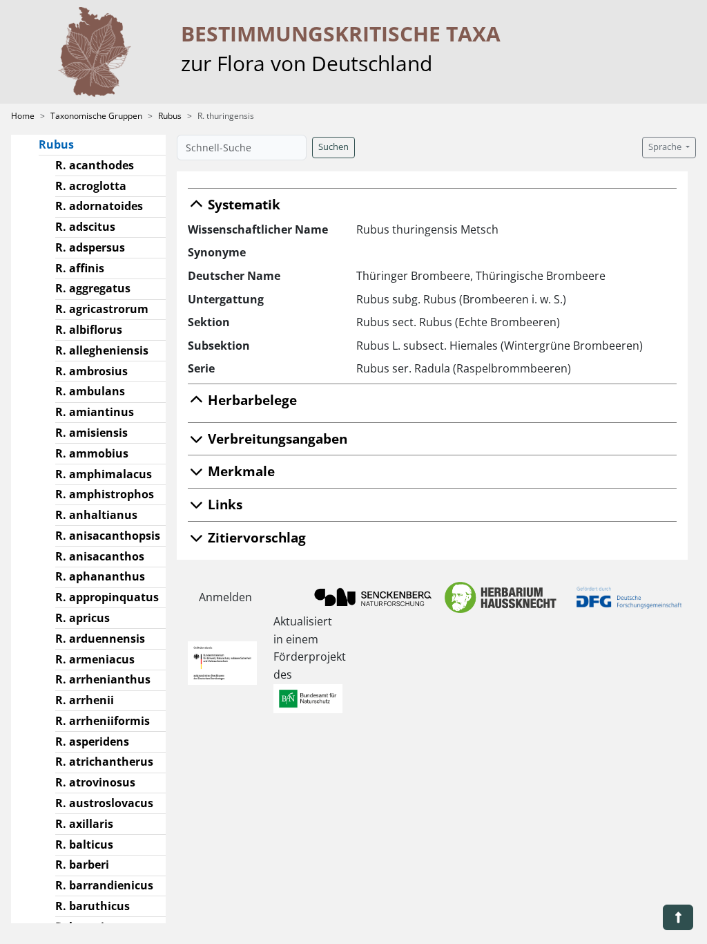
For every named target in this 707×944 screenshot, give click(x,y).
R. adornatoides (99, 206)
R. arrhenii (84, 700)
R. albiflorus (88, 329)
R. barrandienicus (104, 885)
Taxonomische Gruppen (96, 116)
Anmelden (225, 597)
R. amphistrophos (104, 494)
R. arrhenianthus (103, 679)
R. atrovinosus (95, 782)
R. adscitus (85, 226)
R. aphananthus (100, 576)
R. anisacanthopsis (107, 535)
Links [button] (223, 504)
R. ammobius (91, 453)
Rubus (170, 116)
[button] (678, 917)
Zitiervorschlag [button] (255, 537)
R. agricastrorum (101, 309)
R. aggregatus (92, 288)
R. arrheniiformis (102, 720)
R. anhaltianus (96, 514)
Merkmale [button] (239, 471)
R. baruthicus (92, 906)
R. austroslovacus (104, 803)
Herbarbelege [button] (250, 399)
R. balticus (84, 844)
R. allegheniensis (101, 350)
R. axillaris (84, 823)
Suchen (333, 147)
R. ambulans (90, 391)
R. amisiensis (91, 432)
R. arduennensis (100, 638)
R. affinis (79, 268)
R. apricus (82, 617)
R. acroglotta (90, 185)
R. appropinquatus (107, 597)
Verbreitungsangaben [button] (275, 438)
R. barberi (82, 864)
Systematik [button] (242, 204)
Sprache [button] (666, 147)
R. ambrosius (91, 371)
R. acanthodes (94, 165)
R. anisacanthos (99, 556)
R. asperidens (92, 741)
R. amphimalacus (103, 474)
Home (23, 116)
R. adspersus (90, 247)
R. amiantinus (94, 411)
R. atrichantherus (104, 761)
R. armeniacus (95, 659)
